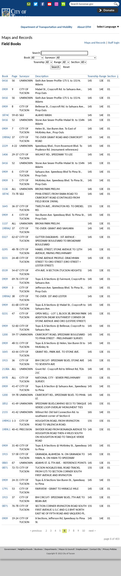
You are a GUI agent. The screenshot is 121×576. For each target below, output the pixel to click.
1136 (5, 189)
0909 (5, 89)
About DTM (84, 27)
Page (14, 76)
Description (41, 76)
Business (39, 549)
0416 (5, 81)
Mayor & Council (66, 549)
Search (36, 53)
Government (10, 549)
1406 (5, 154)
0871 (5, 468)
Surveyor (50, 57)
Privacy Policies (110, 549)
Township (39, 62)
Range (57, 62)
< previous (36, 531)
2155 (5, 412)
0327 (5, 237)
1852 (5, 403)
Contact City (95, 549)
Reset (66, 67)
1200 (5, 334)
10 (83, 531)
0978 (5, 378)
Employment (82, 549)
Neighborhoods (25, 549)
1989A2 (6, 137)
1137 (5, 223)
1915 (5, 360)
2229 (5, 146)
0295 (5, 249)
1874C (5, 115)
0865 (5, 463)
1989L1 (6, 429)
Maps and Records (17, 38)
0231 (5, 258)
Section (75, 62)
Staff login (113, 43)
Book (27, 57)
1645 (5, 206)
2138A (5, 369)
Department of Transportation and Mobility (46, 27)
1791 (5, 489)
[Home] (16, 14)
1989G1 (6, 421)
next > (92, 531)
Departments (51, 549)
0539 (5, 270)
